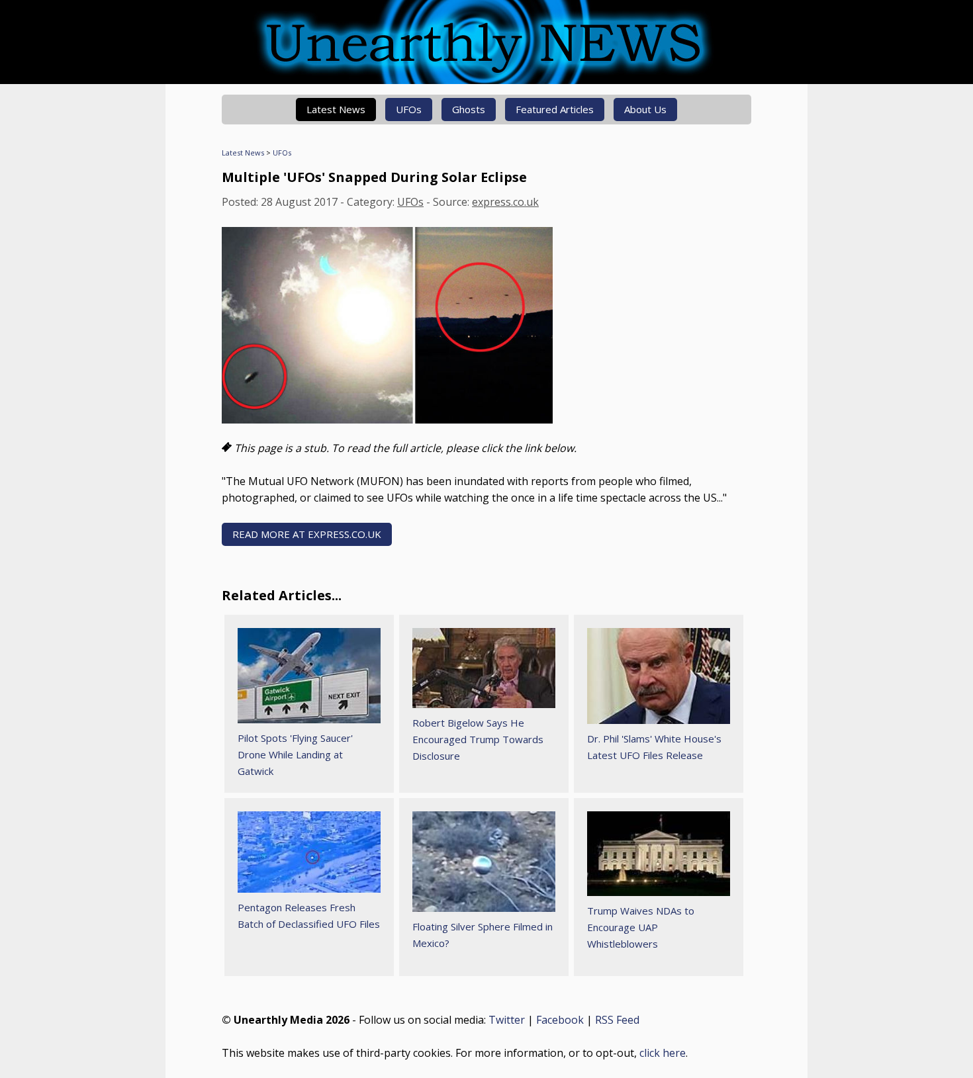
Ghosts (468, 109)
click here (662, 1053)
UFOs (409, 109)
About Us (645, 109)
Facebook (560, 1019)
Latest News (335, 109)
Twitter (506, 1019)
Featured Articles (555, 109)
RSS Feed (617, 1019)
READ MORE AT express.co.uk (306, 534)
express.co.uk (505, 202)
